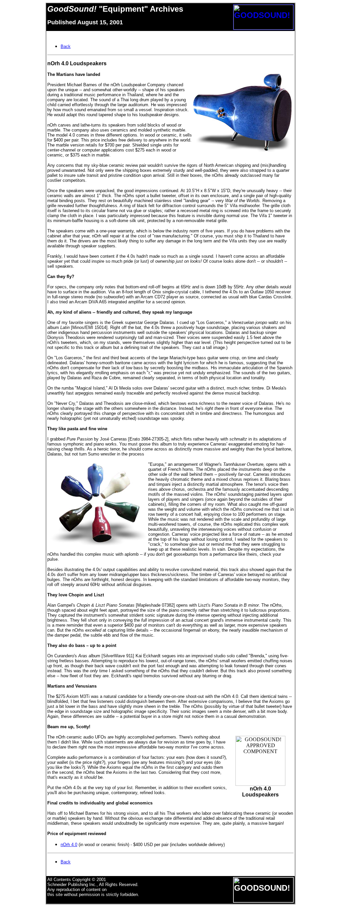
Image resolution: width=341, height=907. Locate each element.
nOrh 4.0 (69, 844)
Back (66, 861)
